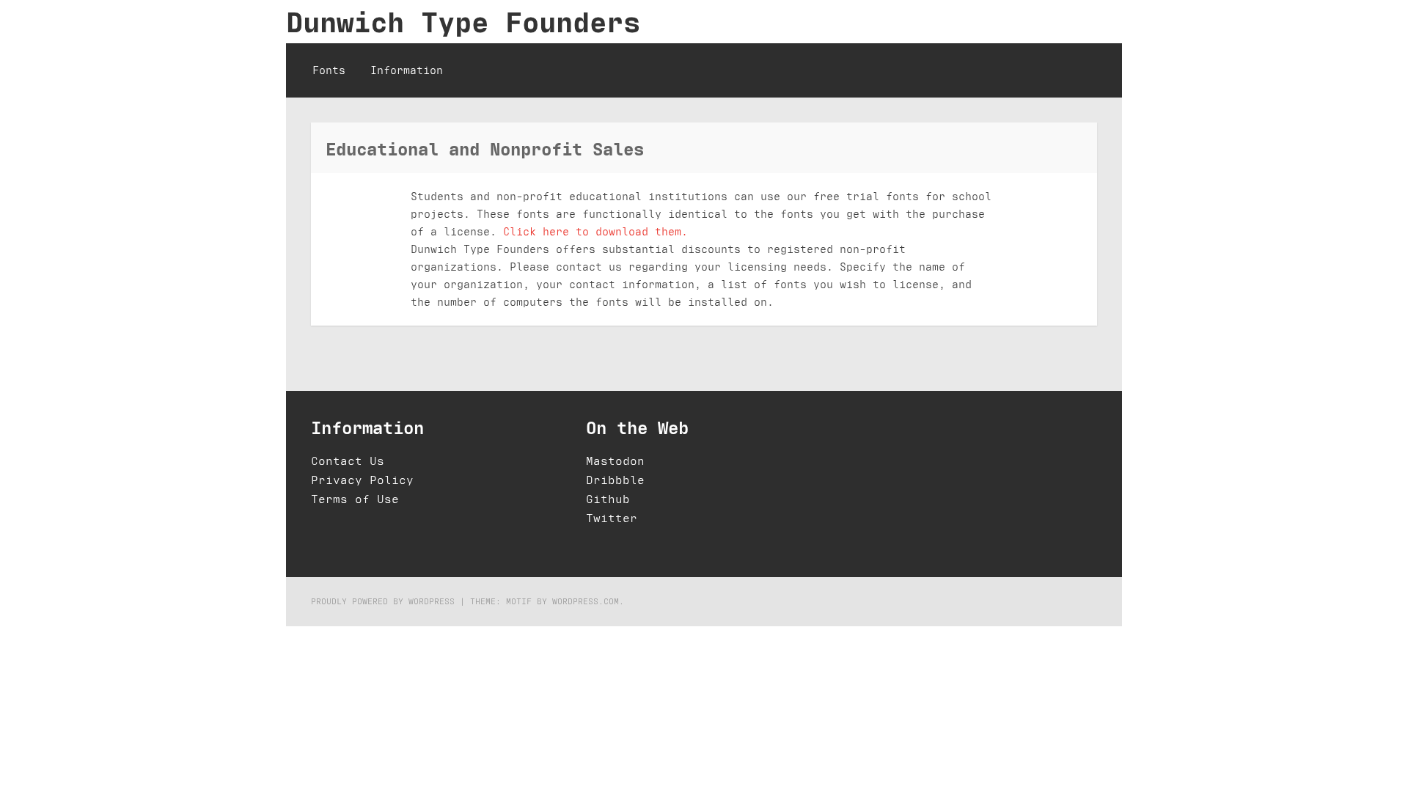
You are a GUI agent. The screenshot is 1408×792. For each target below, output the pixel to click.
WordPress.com (585, 600)
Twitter (611, 518)
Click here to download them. (595, 231)
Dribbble (615, 480)
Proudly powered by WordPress (383, 600)
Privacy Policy (362, 480)
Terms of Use (355, 499)
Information (406, 70)
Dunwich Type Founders (463, 21)
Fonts (328, 70)
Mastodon (615, 461)
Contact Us (347, 461)
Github (608, 499)
